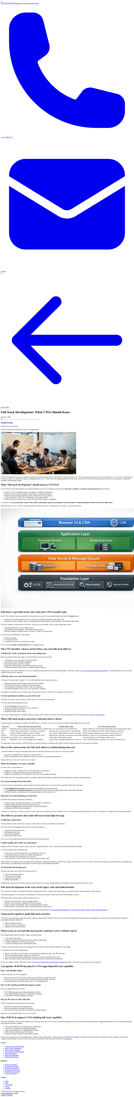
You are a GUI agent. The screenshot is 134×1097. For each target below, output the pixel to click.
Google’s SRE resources (96, 715)
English (4, 1095)
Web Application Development (14, 1052)
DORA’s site (127, 862)
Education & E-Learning (12, 1071)
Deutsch (9, 1095)
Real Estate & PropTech (12, 1070)
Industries (17, 3)
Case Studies (24, 3)
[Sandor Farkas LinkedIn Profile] (19, 419)
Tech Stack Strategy (11, 1053)
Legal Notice (5, 1093)
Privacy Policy (13, 1093)
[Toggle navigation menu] (1, 273)
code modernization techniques (60, 910)
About (33, 3)
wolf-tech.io (68, 1039)
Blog (29, 3)
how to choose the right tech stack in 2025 (94, 671)
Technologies (10, 3)
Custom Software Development (14, 1046)
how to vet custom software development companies (49, 962)
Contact (7, 1086)
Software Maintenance (12, 1057)
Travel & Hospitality (11, 1073)
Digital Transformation (12, 1055)
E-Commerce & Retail (12, 1066)
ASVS (31, 743)
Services (3, 3)
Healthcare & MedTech (12, 1068)
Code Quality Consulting (12, 1050)
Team (37, 3)
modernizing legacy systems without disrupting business (90, 910)
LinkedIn (7, 1088)
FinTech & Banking (11, 1064)
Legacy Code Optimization (13, 1048)
